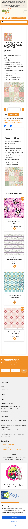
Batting (4, 457)
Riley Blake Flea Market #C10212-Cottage (15, 296)
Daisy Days (7, 120)
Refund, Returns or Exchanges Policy (11, 406)
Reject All (14, 525)
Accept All (14, 517)
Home (2, 386)
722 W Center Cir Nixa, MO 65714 (12, 450)
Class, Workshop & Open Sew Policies (11, 409)
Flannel (24, 457)
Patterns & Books (18, 459)
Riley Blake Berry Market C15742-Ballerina (14, 332)
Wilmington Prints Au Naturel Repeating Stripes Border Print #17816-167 (14, 259)
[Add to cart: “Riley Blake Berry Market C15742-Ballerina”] (14, 338)
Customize (14, 521)
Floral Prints (19, 122)
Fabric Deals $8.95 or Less (14, 457)
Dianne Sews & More (8, 444)
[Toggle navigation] (25, 11)
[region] (14, 516)
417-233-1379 (7, 447)
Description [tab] (9, 130)
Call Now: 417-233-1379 (18, 17)
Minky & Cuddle (9, 459)
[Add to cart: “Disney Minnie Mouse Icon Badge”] (14, 228)
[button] (6, 34)
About (2, 392)
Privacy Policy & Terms (7, 403)
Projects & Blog (5, 389)
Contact (3, 394)
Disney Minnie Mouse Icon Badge (14, 222)
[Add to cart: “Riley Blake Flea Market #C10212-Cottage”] (14, 302)
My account (4, 411)
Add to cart (13, 114)
